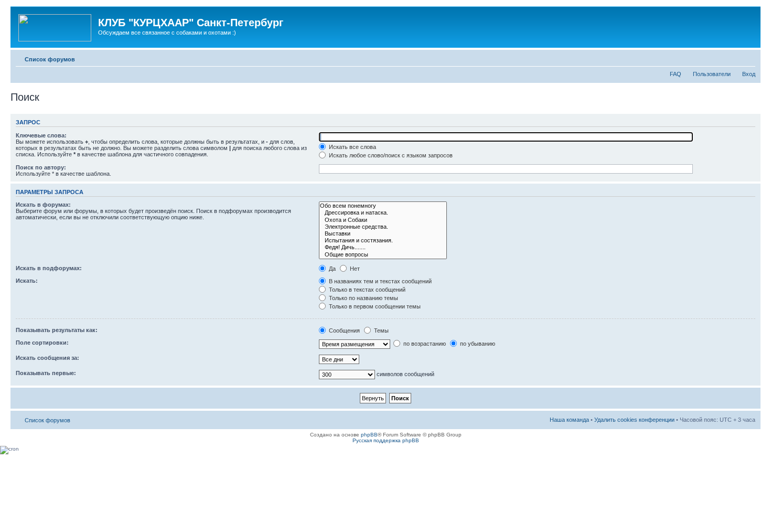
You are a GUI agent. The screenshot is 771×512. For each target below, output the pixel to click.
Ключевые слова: (41, 135)
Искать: (27, 281)
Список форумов (50, 59)
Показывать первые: (46, 373)
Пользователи (712, 74)
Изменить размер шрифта (747, 57)
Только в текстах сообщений (366, 289)
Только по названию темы (362, 298)
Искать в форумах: (43, 204)
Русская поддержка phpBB (385, 440)
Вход (748, 74)
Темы (380, 330)
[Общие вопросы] (383, 254)
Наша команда (569, 420)
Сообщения (343, 330)
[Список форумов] (55, 25)
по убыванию (476, 343)
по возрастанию (424, 343)
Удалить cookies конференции (634, 420)
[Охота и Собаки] (383, 220)
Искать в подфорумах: (49, 268)
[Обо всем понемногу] (383, 205)
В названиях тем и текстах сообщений (379, 281)
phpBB (369, 435)
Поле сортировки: (42, 342)
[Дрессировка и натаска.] (383, 212)
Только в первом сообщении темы (374, 306)
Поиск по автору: (41, 167)
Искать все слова (351, 147)
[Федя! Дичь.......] (383, 247)
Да (331, 268)
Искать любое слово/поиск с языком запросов (390, 155)
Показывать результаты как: (57, 330)
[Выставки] (383, 233)
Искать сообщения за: (47, 358)
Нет (354, 268)
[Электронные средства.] (383, 226)
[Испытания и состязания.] (383, 240)
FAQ (675, 74)
